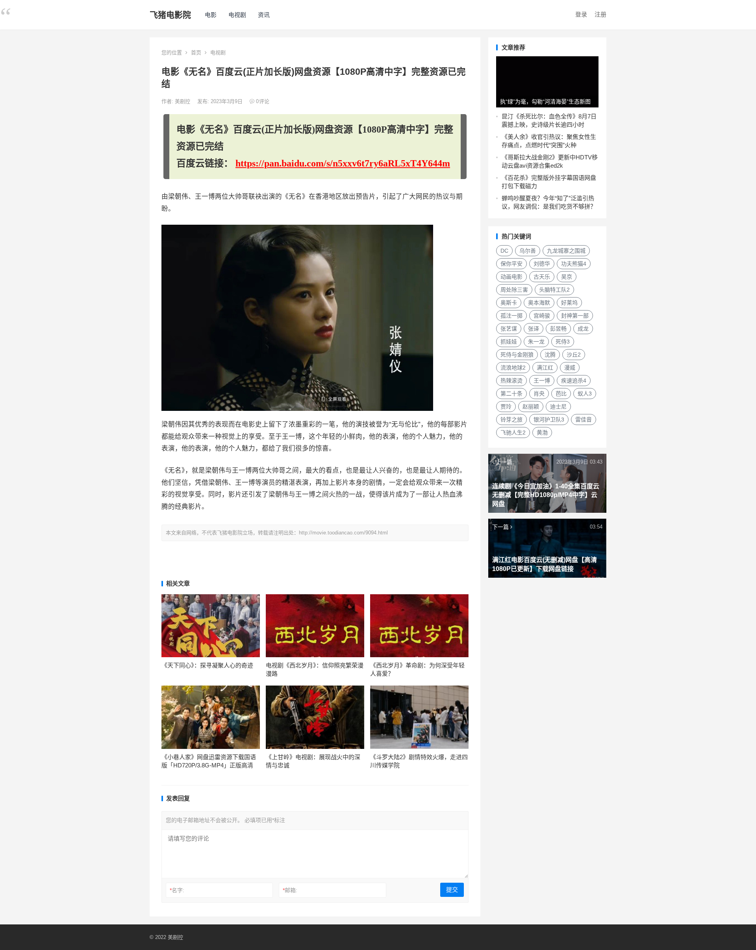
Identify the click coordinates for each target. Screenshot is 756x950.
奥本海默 (539, 302)
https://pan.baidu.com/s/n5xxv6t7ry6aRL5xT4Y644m (342, 163)
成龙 (583, 328)
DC (504, 251)
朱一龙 (536, 341)
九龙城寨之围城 (566, 251)
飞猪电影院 (170, 14)
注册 (600, 14)
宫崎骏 (542, 315)
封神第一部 (575, 315)
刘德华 (542, 264)
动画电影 (511, 277)
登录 (581, 14)
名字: (177, 890)
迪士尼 (558, 406)
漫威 (569, 367)
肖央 (539, 393)
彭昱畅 (558, 328)
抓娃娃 (508, 341)
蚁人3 (585, 393)
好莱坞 (569, 302)
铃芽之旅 (511, 419)
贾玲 (505, 406)
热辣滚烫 (511, 380)
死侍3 (563, 341)
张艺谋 (508, 328)
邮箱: (290, 890)
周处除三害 (514, 289)
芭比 (561, 393)
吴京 (566, 277)
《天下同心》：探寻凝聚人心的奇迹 (207, 665)
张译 (533, 328)
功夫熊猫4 (573, 264)
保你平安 (511, 264)
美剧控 (183, 101)
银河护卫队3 (549, 419)
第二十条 (511, 393)
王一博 (542, 380)
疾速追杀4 (573, 380)
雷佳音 (583, 419)
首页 (196, 52)
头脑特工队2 (554, 289)
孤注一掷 (511, 315)
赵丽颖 (531, 406)
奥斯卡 (508, 302)
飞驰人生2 (513, 432)
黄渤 (542, 432)
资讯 (264, 14)
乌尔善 (527, 251)
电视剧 (237, 14)
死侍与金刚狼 (517, 354)
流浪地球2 (513, 367)
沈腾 (550, 354)
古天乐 (542, 277)
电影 (211, 14)
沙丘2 (574, 354)
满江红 (545, 367)
